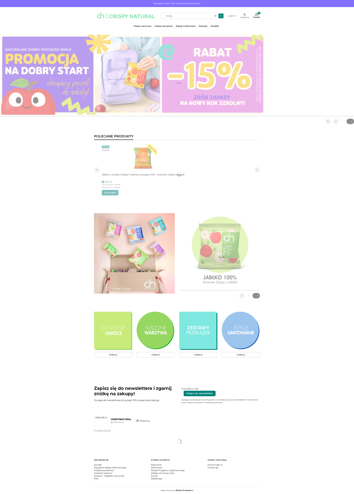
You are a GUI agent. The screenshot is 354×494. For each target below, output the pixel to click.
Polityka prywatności (104, 470)
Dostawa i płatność (103, 473)
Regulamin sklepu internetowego (110, 467)
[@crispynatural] (101, 421)
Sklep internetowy (176, 490)
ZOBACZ (113, 355)
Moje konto (156, 465)
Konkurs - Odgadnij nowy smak (109, 476)
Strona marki (214, 465)
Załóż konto (156, 467)
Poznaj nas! (213, 467)
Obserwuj (144, 420)
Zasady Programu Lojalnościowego (168, 470)
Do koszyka (110, 192)
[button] (220, 16)
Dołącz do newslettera (200, 393)
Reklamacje (156, 478)
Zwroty (154, 476)
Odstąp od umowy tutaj (162, 473)
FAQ (96, 478)
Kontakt (98, 465)
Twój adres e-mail (189, 389)
